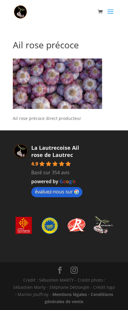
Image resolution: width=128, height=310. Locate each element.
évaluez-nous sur (54, 191)
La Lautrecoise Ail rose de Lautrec (55, 151)
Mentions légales (69, 294)
